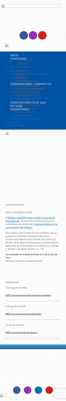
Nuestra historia (21, 74)
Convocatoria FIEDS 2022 (25, 108)
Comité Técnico (20, 84)
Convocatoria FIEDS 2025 (25, 118)
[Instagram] (33, 35)
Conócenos (15, 71)
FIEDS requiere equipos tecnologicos (21, 332)
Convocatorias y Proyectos (27, 98)
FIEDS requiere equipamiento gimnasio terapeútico (28, 295)
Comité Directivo (21, 81)
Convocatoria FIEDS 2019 (25, 101)
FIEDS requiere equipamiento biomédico (23, 313)
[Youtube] (42, 35)
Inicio (11, 67)
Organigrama (20, 77)
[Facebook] (23, 35)
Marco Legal (19, 91)
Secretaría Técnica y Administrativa (33, 73)
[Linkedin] (38, 390)
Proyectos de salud (22, 115)
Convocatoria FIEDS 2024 (25, 111)
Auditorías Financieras (24, 94)
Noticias (13, 122)
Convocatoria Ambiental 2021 (26, 105)
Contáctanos (16, 125)
